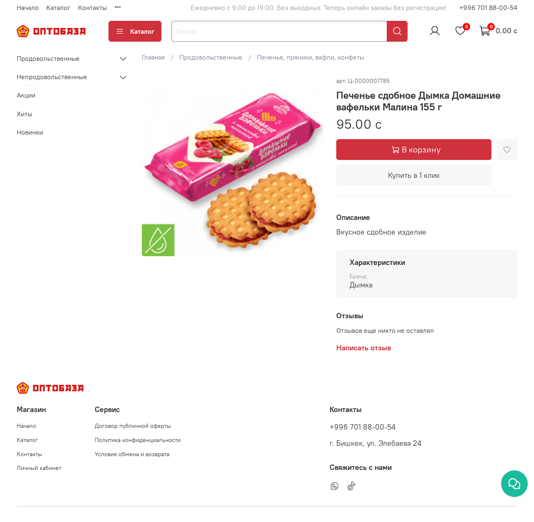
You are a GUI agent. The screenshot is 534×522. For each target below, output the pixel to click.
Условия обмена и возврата (132, 454)
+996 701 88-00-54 (488, 7)
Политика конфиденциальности (138, 440)
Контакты (92, 7)
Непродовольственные (52, 77)
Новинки (30, 132)
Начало (28, 7)
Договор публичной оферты (133, 426)
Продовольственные (210, 57)
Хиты (24, 114)
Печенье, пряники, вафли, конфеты (310, 57)
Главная (153, 57)
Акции (26, 95)
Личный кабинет (39, 468)
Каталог (58, 7)
